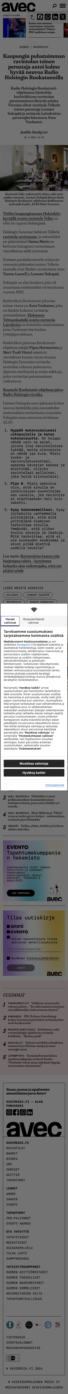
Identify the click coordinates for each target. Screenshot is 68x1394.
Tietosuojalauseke (54, 785)
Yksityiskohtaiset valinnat (33, 620)
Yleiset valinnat (10, 620)
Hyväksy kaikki (33, 773)
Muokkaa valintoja (34, 763)
